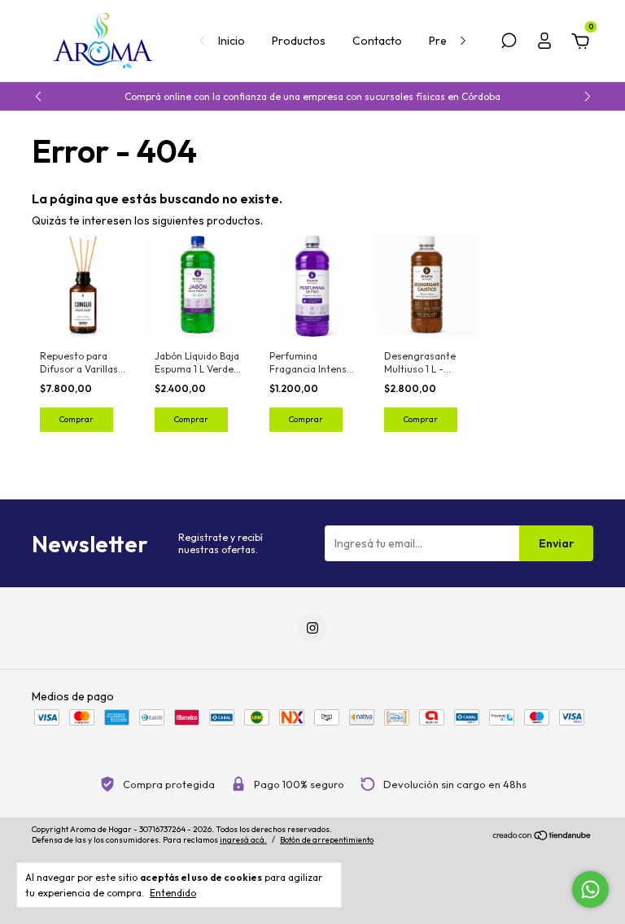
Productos (299, 40)
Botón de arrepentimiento (327, 840)
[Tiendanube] (542, 837)
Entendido (173, 893)
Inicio (231, 40)
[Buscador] (509, 43)
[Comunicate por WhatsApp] (590, 889)
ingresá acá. (243, 840)
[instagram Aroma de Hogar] (312, 628)
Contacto (377, 40)
